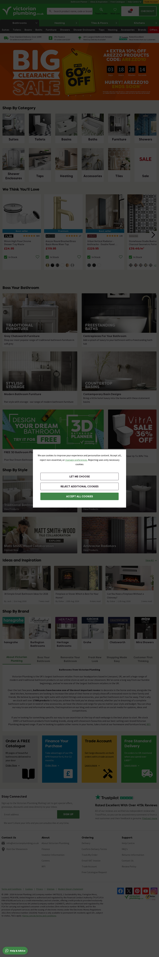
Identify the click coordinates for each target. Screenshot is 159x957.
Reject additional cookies (80, 486)
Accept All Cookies (79, 496)
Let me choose (79, 476)
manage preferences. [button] (76, 459)
